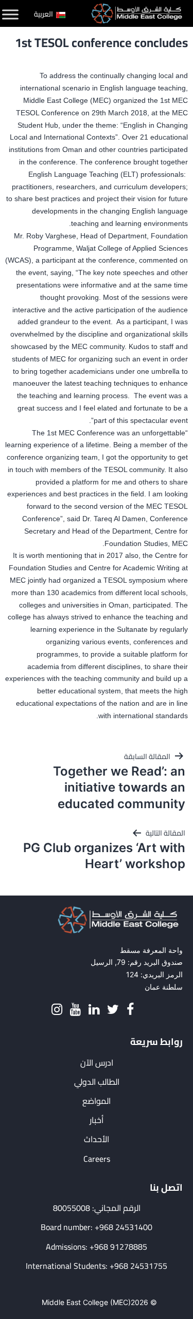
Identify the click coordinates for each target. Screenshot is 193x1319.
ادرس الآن (96, 1063)
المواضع (96, 1101)
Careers (96, 1159)
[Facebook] (130, 1009)
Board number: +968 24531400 (96, 1227)
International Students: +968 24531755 (96, 1266)
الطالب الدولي (96, 1082)
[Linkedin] (94, 1009)
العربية (44, 14)
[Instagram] (56, 1009)
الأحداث (96, 1139)
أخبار (96, 1120)
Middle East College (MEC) (86, 1302)
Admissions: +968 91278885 (96, 1247)
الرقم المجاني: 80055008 (97, 1208)
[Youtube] (75, 1009)
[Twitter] (113, 1009)
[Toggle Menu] (10, 14)
